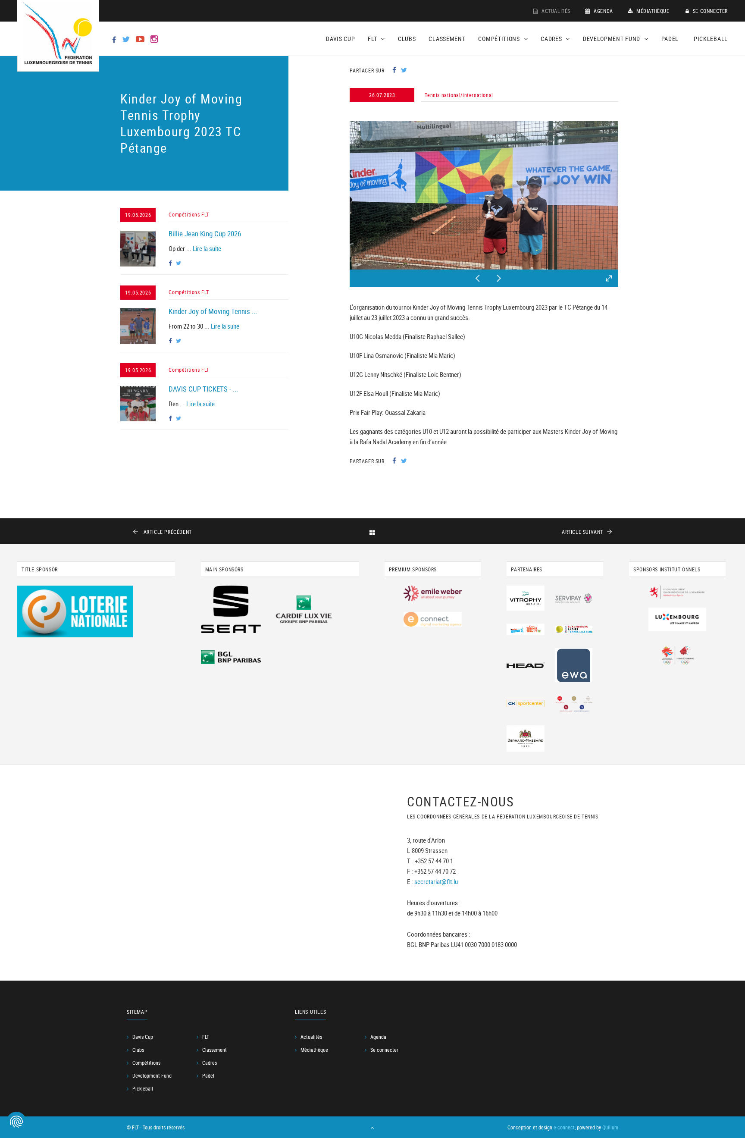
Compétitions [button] (499, 38)
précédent (168, 531)
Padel (670, 38)
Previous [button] (477, 276)
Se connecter (709, 10)
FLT (205, 1036)
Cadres (209, 1062)
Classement (447, 38)
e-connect (564, 1127)
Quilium (610, 1127)
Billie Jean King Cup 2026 (205, 233)
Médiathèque (652, 10)
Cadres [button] (552, 38)
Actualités (555, 10)
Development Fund (152, 1075)
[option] (484, 195)
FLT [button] (373, 38)
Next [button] (499, 276)
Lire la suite (207, 248)
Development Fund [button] (612, 38)
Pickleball (711, 38)
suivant (582, 531)
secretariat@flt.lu (436, 881)
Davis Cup (340, 38)
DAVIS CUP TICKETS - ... (203, 389)
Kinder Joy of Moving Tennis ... (213, 311)
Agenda (602, 10)
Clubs (407, 38)
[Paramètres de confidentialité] (16, 1122)
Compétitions (146, 1062)
